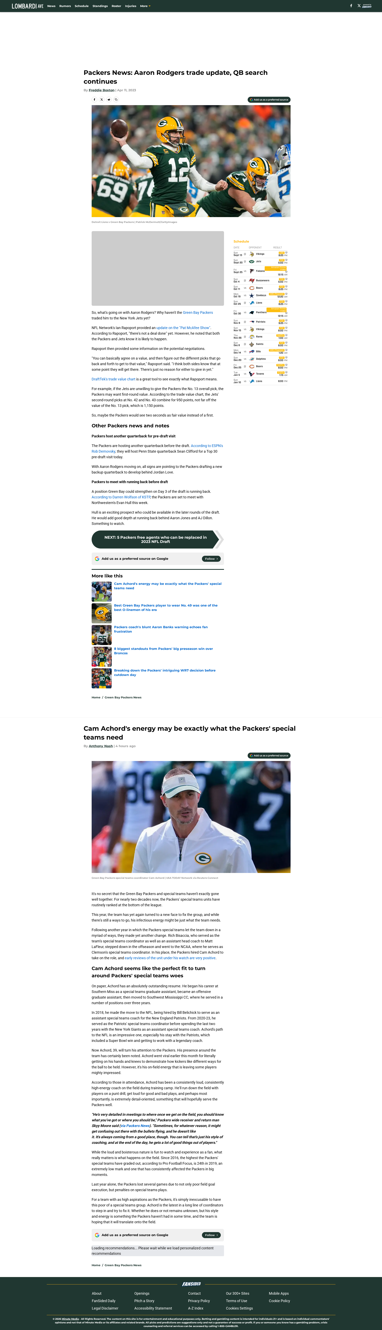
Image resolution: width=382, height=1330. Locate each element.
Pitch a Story (144, 1301)
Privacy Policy (199, 1301)
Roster (116, 6)
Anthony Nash (101, 746)
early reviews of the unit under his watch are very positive (170, 958)
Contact (194, 1293)
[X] (359, 5)
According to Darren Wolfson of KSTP (121, 497)
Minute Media (70, 1318)
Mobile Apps (279, 1293)
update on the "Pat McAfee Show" (183, 328)
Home (96, 697)
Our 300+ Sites (237, 1293)
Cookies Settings (239, 1308)
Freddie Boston (101, 90)
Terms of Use (236, 1301)
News (51, 6)
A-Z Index (195, 1308)
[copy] (116, 99)
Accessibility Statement (153, 1308)
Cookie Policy (279, 1301)
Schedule (82, 6)
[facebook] (351, 5)
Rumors (65, 6)
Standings (100, 6)
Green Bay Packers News (123, 697)
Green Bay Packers (198, 312)
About (96, 1293)
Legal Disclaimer (105, 1308)
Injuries (130, 6)
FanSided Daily (104, 1301)
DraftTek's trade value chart (113, 379)
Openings (141, 1293)
